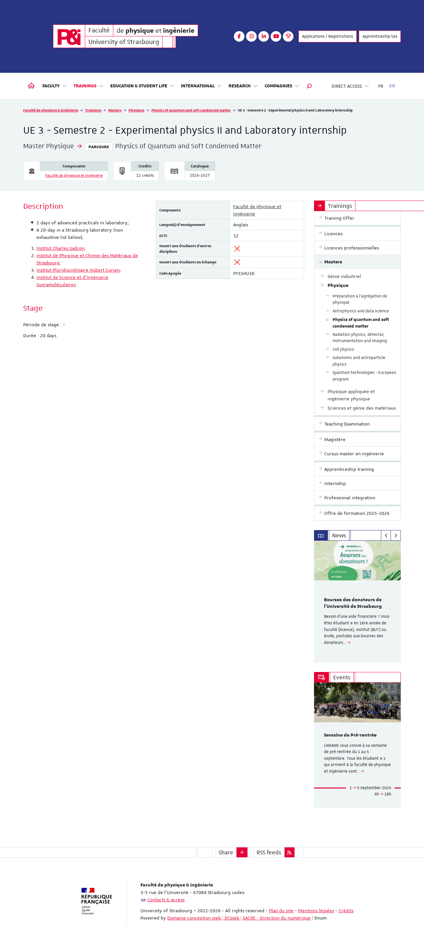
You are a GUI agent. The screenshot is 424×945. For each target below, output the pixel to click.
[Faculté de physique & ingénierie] (69, 36)
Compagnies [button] (278, 86)
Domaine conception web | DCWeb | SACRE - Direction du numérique (239, 918)
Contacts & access (166, 900)
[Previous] (386, 535)
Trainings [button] (85, 86)
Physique (136, 110)
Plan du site (281, 911)
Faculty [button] (51, 86)
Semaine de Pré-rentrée (350, 735)
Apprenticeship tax (379, 36)
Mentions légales (316, 911)
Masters (115, 110)
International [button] (198, 86)
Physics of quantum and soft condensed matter (191, 110)
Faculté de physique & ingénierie (50, 110)
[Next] (396, 535)
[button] (309, 86)
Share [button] (226, 852)
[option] (357, 601)
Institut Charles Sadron (60, 248)
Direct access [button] (347, 86)
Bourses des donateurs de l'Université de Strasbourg (353, 603)
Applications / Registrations (327, 36)
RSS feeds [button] (269, 852)
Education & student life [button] (138, 86)
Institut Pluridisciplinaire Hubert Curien (78, 270)
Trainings (93, 110)
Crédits (346, 911)
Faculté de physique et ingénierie (74, 175)
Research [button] (240, 86)
